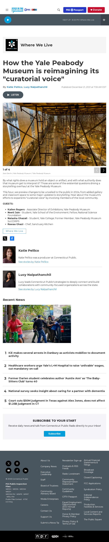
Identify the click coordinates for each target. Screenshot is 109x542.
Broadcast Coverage (89, 471)
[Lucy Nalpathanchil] (9, 279)
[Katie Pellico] (9, 254)
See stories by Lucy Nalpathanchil (37, 289)
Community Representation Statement (70, 481)
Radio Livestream (71, 474)
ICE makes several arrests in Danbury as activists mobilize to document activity (57, 354)
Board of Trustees (49, 486)
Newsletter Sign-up (72, 461)
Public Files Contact (14, 499)
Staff (43, 480)
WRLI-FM (10, 497)
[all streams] (105, 19)
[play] (8, 19)
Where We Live (37, 45)
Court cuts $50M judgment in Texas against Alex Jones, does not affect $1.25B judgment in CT (57, 402)
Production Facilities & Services (93, 506)
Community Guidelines (68, 490)
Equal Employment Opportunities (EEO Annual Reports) (72, 505)
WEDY (8, 492)
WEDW (23, 489)
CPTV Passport (69, 497)
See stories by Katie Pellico (33, 262)
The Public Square (93, 520)
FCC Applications (92, 483)
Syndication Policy (93, 489)
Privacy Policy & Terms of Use (70, 523)
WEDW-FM (10, 494)
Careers (44, 505)
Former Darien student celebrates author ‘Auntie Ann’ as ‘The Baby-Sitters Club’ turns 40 (54, 380)
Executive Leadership (46, 473)
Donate (97, 10)
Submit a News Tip (50, 523)
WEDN (15, 489)
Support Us (46, 517)
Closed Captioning (93, 478)
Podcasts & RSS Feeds (70, 467)
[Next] (103, 170)
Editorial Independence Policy (91, 497)
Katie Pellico (14, 87)
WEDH (8, 489)
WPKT (26, 494)
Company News (48, 466)
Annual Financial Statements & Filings (92, 462)
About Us (45, 461)
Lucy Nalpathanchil (35, 87)
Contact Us (46, 511)
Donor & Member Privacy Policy (71, 515)
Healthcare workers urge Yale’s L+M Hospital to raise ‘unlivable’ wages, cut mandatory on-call (56, 367)
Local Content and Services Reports (93, 513)
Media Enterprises (49, 499)
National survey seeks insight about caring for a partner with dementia (57, 391)
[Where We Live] (12, 45)
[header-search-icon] (58, 10)
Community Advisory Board (48, 492)
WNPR (19, 494)
